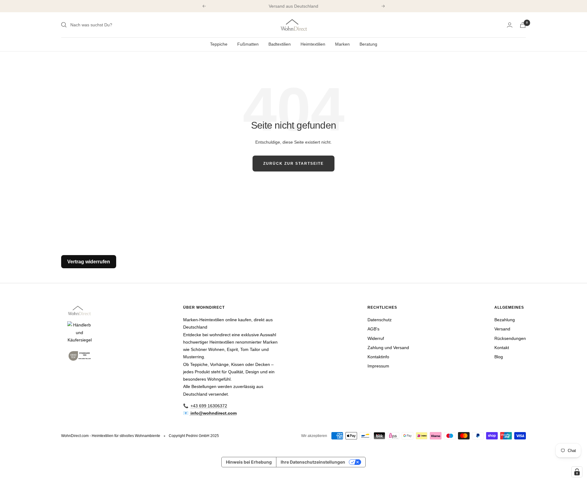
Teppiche (218, 44)
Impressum (378, 365)
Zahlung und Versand (388, 347)
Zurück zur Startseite (293, 163)
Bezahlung (504, 319)
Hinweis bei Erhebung (249, 462)
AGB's (373, 328)
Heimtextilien (313, 44)
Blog (498, 356)
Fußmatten (248, 44)
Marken (342, 44)
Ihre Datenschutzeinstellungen (313, 462)
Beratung (368, 44)
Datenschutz (379, 319)
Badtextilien (279, 44)
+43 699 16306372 (208, 405)
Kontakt (501, 347)
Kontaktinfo (378, 356)
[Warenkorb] (523, 25)
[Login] (509, 25)
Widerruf (375, 338)
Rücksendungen (510, 338)
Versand (502, 328)
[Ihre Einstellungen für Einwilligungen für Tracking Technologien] (577, 472)
